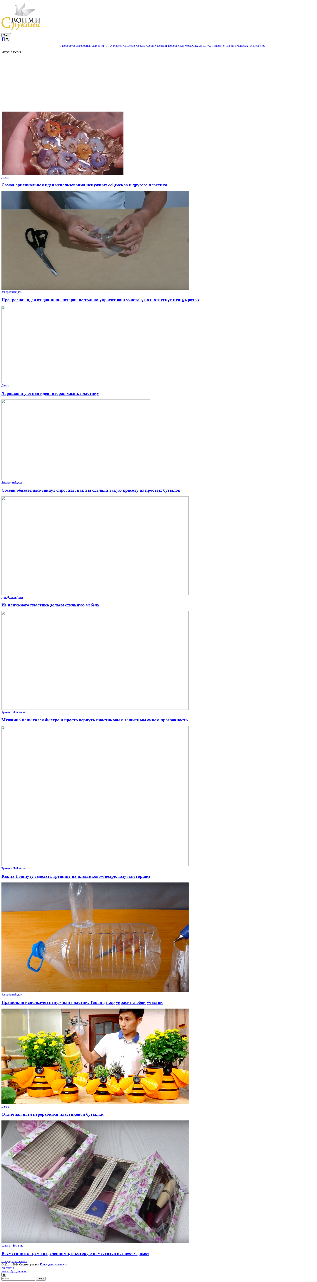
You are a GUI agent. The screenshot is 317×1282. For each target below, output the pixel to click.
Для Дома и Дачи (12, 597)
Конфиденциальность (53, 1264)
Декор (131, 45)
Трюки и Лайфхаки (237, 45)
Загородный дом (86, 45)
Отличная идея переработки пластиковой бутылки (52, 1114)
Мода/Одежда (193, 45)
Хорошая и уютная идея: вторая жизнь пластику (50, 393)
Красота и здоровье (166, 45)
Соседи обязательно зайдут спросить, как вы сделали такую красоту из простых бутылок (90, 490)
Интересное (257, 45)
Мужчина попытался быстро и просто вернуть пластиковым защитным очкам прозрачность (94, 719)
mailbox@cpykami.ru (14, 1271)
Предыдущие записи (14, 1261)
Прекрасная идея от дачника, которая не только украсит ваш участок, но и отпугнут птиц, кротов (100, 299)
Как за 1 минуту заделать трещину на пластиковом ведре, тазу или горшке (75, 876)
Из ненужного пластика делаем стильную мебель (50, 605)
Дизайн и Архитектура (112, 45)
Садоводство (67, 45)
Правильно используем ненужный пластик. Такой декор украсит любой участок (82, 1002)
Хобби (150, 45)
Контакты (7, 1267)
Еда (181, 45)
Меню (6, 35)
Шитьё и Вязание (214, 45)
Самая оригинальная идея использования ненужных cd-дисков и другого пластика (84, 184)
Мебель (140, 45)
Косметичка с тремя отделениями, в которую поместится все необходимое (75, 1253)
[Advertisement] (158, 81)
